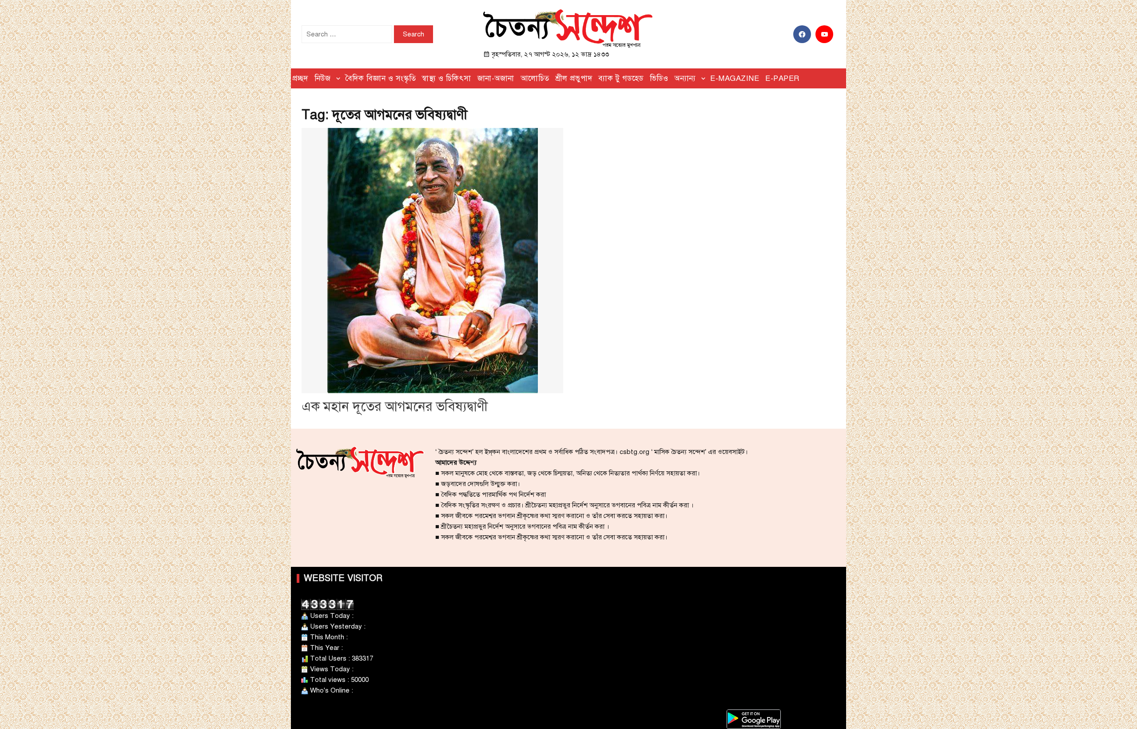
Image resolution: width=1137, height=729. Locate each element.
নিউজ (322, 78)
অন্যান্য (685, 78)
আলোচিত (535, 78)
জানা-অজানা (495, 78)
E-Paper (782, 78)
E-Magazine (734, 78)
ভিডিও (659, 78)
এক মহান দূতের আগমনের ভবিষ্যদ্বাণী (395, 406)
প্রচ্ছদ (300, 78)
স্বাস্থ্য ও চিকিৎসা (446, 78)
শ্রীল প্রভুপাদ (574, 78)
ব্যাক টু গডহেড (621, 78)
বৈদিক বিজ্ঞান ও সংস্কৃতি (380, 78)
